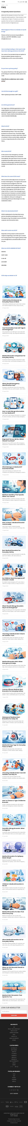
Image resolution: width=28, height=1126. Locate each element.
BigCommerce (16, 1119)
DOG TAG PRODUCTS (14, 1061)
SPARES (14, 1064)
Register (17, 1038)
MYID (14, 1075)
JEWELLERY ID (14, 1059)
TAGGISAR (14, 1079)
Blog (14, 1034)
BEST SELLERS (14, 1050)
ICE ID (14, 1074)
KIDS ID (14, 1063)
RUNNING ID (14, 1055)
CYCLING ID (14, 1053)
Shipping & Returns (14, 1032)
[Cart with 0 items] (23, 2)
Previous (2, 1124)
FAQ (14, 1027)
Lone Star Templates (16, 1121)
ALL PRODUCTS (14, 1048)
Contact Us (14, 1036)
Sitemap (14, 1040)
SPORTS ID (14, 1051)
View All (14, 1081)
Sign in (11, 1038)
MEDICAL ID (14, 1057)
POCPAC (14, 1077)
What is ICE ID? (14, 1030)
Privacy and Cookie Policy (14, 1029)
